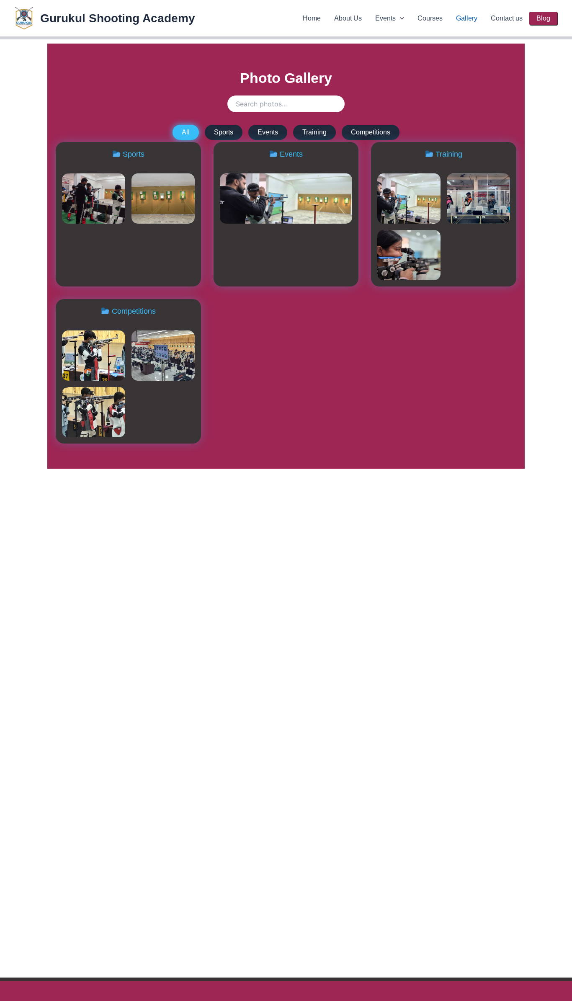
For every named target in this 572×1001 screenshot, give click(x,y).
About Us (348, 18)
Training (314, 132)
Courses (430, 18)
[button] (400, 18)
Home (312, 18)
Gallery (466, 18)
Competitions (370, 132)
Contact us (507, 18)
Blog (543, 18)
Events (385, 18)
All (186, 132)
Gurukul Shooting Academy (117, 18)
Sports (223, 132)
